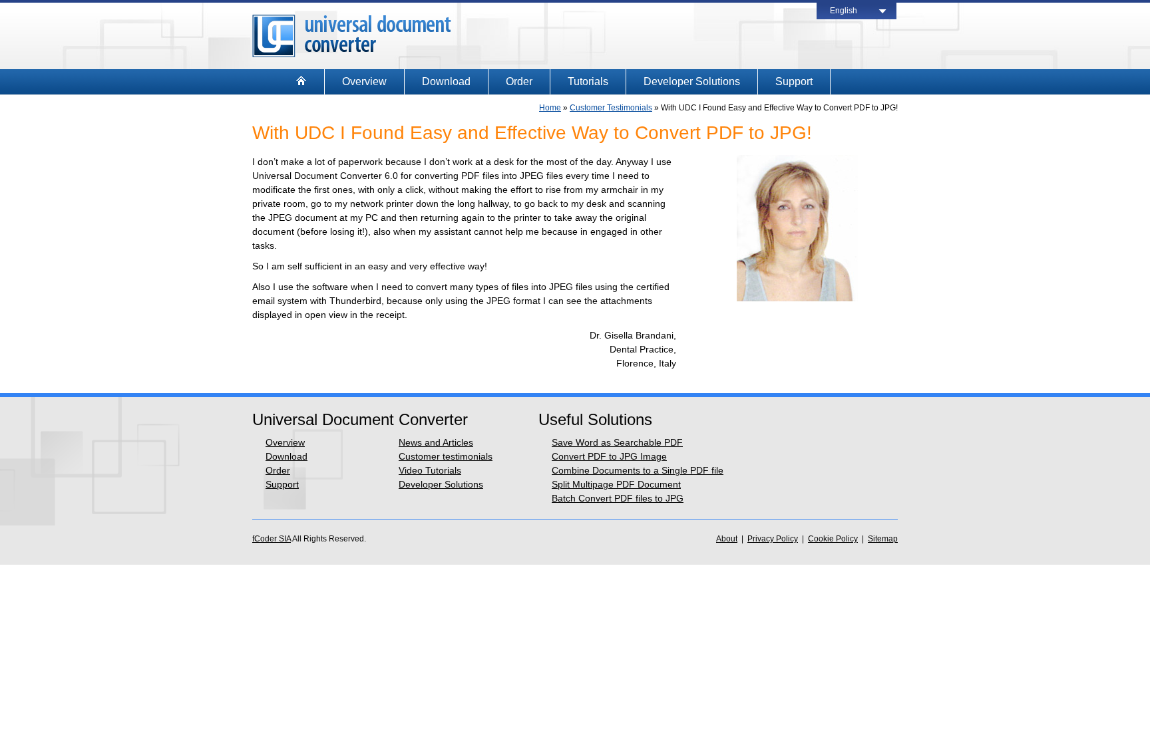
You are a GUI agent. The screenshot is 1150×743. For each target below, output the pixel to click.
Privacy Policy (772, 538)
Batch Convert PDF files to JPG (617, 498)
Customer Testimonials (611, 107)
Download (446, 81)
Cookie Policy (833, 538)
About (726, 538)
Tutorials (588, 81)
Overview (364, 81)
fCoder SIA (271, 538)
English (843, 10)
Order (519, 81)
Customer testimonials (445, 456)
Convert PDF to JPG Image (609, 456)
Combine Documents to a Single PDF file (637, 470)
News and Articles (436, 442)
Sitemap (883, 538)
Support (794, 81)
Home (550, 107)
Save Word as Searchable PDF (617, 442)
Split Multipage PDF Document (616, 484)
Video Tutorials (430, 470)
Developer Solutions (692, 81)
